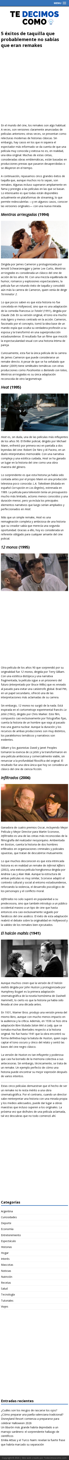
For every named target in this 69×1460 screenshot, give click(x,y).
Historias (6, 1247)
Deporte (6, 1223)
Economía (7, 1229)
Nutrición (6, 1277)
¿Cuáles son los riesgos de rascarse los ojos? (29, 1410)
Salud (4, 1288)
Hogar (5, 1253)
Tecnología (8, 1294)
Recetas (6, 1282)
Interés (5, 1259)
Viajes (4, 1306)
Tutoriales (7, 1300)
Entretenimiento (11, 1235)
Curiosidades (9, 1217)
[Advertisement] (34, 87)
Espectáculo (8, 1241)
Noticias (6, 1271)
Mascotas (7, 1264)
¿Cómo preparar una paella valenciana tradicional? (32, 1414)
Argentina (7, 1211)
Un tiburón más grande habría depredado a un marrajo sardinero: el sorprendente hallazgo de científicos (30, 1431)
